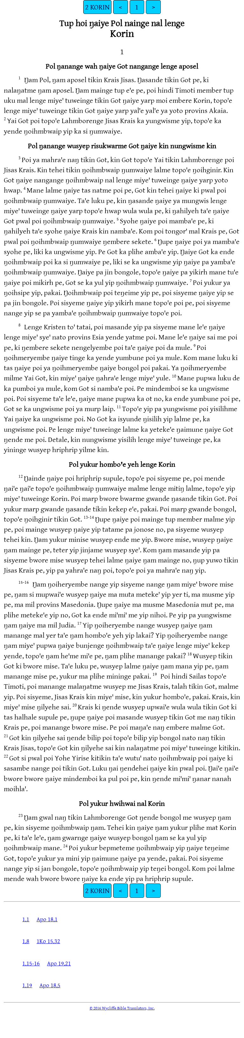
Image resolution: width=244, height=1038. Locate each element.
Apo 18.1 (47, 919)
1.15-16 (31, 963)
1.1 (25, 919)
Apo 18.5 (49, 985)
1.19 (27, 985)
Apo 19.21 (59, 963)
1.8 (25, 941)
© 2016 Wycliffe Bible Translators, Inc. (122, 1008)
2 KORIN (97, 7)
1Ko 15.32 (48, 941)
